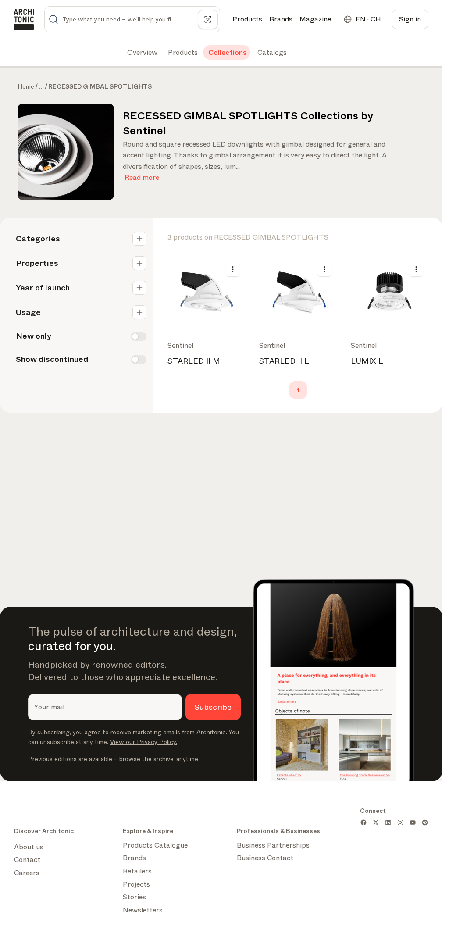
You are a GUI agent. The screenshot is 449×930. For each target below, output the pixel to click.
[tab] (141, 52)
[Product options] (233, 269)
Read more (142, 175)
